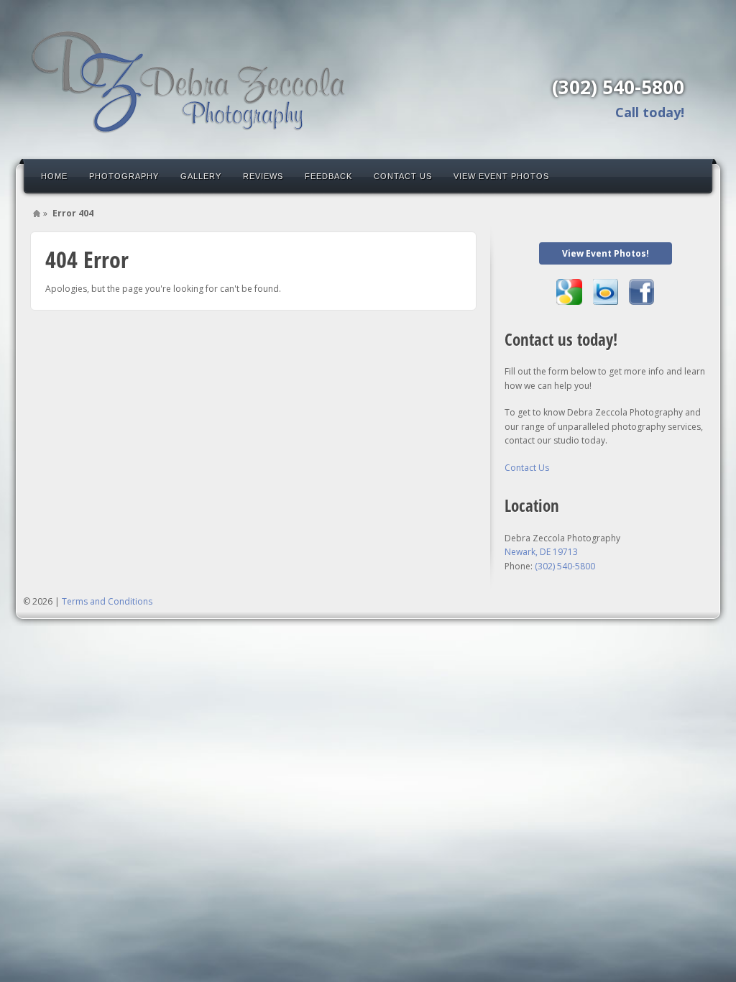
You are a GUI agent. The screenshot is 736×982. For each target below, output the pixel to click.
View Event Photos (501, 176)
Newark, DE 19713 (541, 552)
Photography (124, 176)
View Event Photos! (605, 253)
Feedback (328, 176)
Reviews (263, 176)
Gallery (200, 176)
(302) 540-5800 (618, 87)
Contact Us (403, 176)
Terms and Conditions (107, 601)
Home (54, 176)
